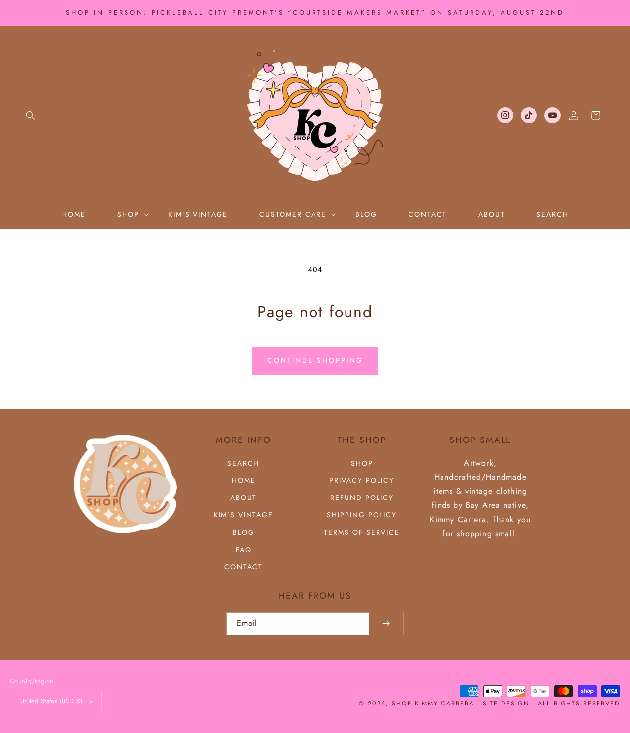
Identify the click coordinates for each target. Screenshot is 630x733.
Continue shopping (315, 360)
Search (243, 463)
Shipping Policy (362, 515)
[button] (30, 115)
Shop (362, 463)
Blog (243, 532)
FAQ (244, 550)
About (243, 497)
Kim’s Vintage (243, 515)
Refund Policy (362, 497)
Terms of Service (362, 532)
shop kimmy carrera (433, 703)
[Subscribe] (386, 623)
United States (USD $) (51, 700)
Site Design (506, 703)
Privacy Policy (361, 480)
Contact (243, 567)
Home (243, 480)
